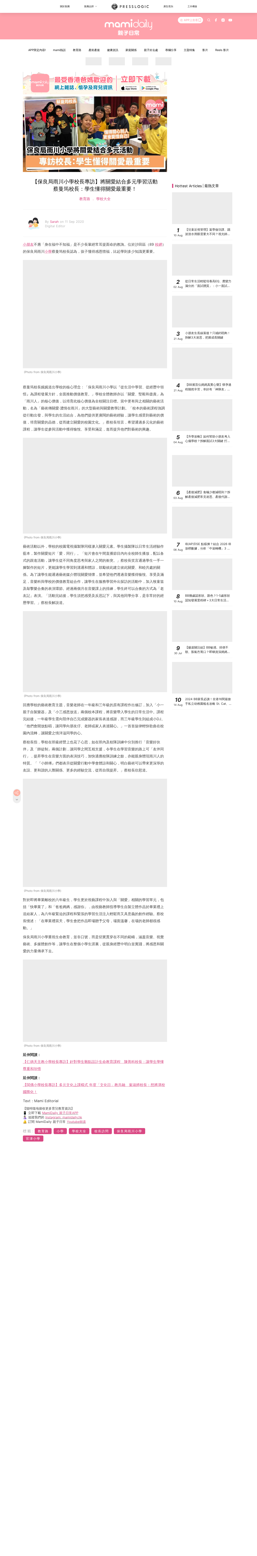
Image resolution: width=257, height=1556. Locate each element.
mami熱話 (59, 50)
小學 (48, 251)
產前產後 (94, 50)
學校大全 (103, 199)
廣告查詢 (168, 6)
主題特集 (189, 50)
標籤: (28, 1131)
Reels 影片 (222, 50)
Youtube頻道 (76, 1122)
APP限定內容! (37, 50)
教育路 (77, 50)
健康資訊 (112, 50)
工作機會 (192, 6)
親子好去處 (151, 50)
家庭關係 (131, 50)
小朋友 (28, 244)
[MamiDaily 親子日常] (128, 27)
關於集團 (65, 6)
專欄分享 (170, 50)
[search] (209, 20)
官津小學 (33, 1139)
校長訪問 (101, 1131)
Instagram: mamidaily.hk (63, 1117)
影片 (205, 50)
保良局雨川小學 (129, 1131)
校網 (158, 244)
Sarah (55, 222)
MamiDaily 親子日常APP (60, 1113)
